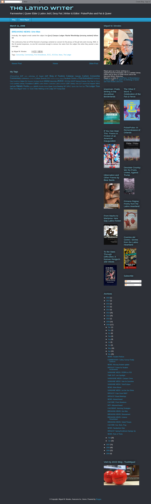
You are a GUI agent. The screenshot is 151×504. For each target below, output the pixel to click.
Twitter (24, 89)
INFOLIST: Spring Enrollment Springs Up (122, 431)
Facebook (67, 78)
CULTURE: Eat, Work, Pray (117, 425)
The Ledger (67, 55)
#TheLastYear (14, 76)
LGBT (68, 83)
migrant (92, 83)
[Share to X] (37, 51)
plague (31, 86)
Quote (55, 86)
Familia (73, 78)
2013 (108, 313)
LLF (80, 83)
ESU (48, 78)
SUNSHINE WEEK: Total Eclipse (119, 384)
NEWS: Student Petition (116, 357)
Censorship (20, 55)
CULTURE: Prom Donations (117, 402)
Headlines (16, 81)
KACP (73, 81)
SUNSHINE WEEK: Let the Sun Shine (121, 390)
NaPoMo (13, 86)
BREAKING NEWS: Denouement (119, 414)
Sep (109, 336)
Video (36, 89)
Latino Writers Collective (47, 83)
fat (77, 78)
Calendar (78, 76)
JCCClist (55, 55)
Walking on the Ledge (45, 89)
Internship (53, 81)
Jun (109, 345)
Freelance (96, 78)
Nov (109, 330)
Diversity (44, 78)
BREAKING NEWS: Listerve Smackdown (117, 418)
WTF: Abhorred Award (115, 405)
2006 (108, 447)
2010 (108, 319)
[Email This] (32, 51)
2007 (108, 444)
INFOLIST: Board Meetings (117, 396)
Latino (36, 83)
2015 (108, 307)
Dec (109, 327)
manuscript (86, 83)
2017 (108, 301)
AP (37, 76)
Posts (129, 281)
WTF (55, 89)
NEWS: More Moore (114, 387)
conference (25, 78)
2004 (108, 453)
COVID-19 (32, 78)
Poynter (41, 86)
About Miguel (24, 20)
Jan (109, 441)
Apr (109, 351)
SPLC (69, 86)
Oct (109, 333)
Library (72, 83)
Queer (50, 86)
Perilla (26, 86)
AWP (46, 76)
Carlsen (85, 76)
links (77, 83)
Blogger (98, 499)
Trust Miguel (17, 89)
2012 (108, 316)
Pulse (46, 86)
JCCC (49, 55)
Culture (37, 78)
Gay (11, 81)
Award (41, 76)
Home (55, 64)
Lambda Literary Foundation (23, 83)
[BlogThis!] (35, 51)
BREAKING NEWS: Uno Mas (118, 411)
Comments (130, 285)
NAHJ (98, 83)
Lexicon (62, 83)
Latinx (58, 83)
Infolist (46, 81)
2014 (108, 310)
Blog (13, 20)
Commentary (29, 55)
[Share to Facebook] (39, 51)
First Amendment (40, 55)
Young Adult (61, 89)
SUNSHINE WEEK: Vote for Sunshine (121, 381)
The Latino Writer (41, 8)
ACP (21, 76)
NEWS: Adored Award (115, 399)
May (109, 348)
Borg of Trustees (57, 76)
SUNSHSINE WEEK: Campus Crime (120, 378)
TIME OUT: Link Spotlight (116, 375)
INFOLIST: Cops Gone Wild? (117, 393)
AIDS (26, 76)
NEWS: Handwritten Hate (116, 428)
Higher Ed (23, 81)
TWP (28, 89)
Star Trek (79, 86)
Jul (109, 342)
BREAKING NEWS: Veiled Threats (119, 422)
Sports (73, 86)
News (61, 55)
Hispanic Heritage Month (36, 81)
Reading (60, 86)
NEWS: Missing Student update (118, 365)
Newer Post (17, 64)
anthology (32, 76)
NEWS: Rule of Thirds (115, 434)
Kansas (78, 81)
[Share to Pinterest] (41, 51)
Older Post (93, 64)
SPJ (64, 86)
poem (36, 86)
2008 (108, 325)
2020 (108, 298)
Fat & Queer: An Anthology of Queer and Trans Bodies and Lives (121, 80)
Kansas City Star (87, 81)
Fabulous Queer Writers (57, 78)
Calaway (70, 76)
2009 (108, 322)
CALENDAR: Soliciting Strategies (119, 408)
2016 (108, 304)
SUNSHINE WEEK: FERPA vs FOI (120, 372)
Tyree (32, 89)
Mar (109, 354)
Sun (83, 86)
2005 (108, 450)
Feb (109, 438)
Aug (109, 339)
